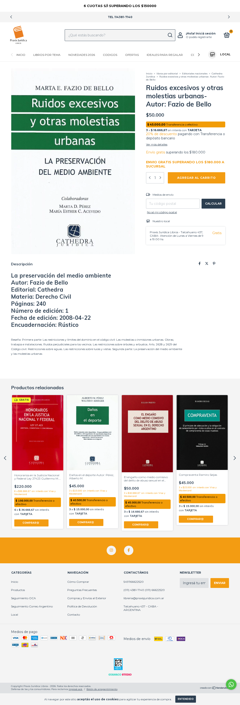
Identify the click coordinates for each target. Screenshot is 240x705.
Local (14, 614)
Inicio (20, 55)
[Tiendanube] (214, 688)
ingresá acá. (75, 689)
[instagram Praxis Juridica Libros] (111, 550)
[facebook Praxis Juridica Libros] (128, 550)
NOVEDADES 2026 (81, 55)
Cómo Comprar (78, 581)
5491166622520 (134, 581)
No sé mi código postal (162, 212)
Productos (18, 590)
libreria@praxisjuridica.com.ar (144, 598)
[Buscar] (170, 35)
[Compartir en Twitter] (206, 264)
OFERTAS (132, 55)
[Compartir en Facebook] (200, 264)
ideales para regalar (165, 55)
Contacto (73, 614)
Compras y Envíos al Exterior (86, 598)
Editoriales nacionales (195, 73)
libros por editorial (167, 73)
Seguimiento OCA (23, 598)
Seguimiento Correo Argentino (32, 606)
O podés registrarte (199, 37)
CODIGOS (110, 55)
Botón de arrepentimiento (101, 689)
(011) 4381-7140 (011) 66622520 (144, 590)
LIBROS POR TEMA (46, 55)
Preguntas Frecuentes (82, 590)
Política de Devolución (82, 606)
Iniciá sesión (206, 33)
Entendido (186, 699)
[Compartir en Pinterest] (214, 264)
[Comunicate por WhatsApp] (231, 684)
